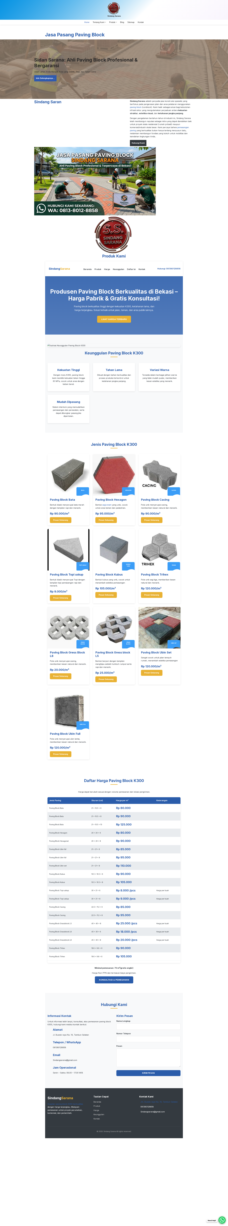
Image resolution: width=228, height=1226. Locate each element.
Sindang (60, 1098)
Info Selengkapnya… (45, 78)
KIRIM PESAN (148, 1073)
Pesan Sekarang (60, 520)
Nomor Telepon (123, 1033)
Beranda (87, 269)
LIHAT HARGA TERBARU (114, 319)
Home (86, 22)
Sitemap (130, 22)
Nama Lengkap (123, 1021)
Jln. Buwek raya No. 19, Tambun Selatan (159, 1102)
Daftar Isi (131, 269)
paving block (135, 107)
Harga (107, 269)
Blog (122, 22)
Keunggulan (118, 269)
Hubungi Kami (138, 143)
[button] (105, 22)
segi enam (106, 505)
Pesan (119, 1046)
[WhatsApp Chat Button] (222, 1220)
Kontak (141, 22)
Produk (98, 269)
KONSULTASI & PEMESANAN (114, 980)
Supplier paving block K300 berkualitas (65, 1104)
